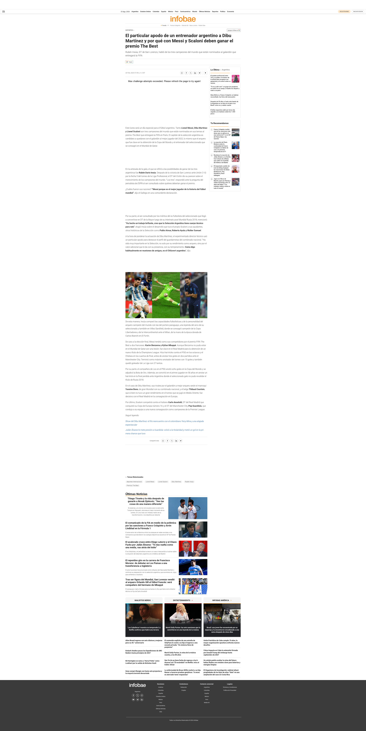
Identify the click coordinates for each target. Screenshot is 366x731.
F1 (168, 25)
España (163, 11)
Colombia (156, 11)
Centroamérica (185, 11)
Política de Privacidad (229, 690)
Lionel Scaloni (163, 482)
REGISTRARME (344, 11)
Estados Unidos (145, 11)
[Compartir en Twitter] (191, 73)
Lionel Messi (150, 482)
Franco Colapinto (175, 25)
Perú (176, 11)
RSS (161, 712)
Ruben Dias (202, 25)
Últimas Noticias (204, 11)
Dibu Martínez (176, 482)
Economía (230, 11)
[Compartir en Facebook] (186, 73)
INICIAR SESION (358, 11)
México (170, 11)
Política (222, 11)
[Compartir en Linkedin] (195, 73)
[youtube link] (133, 699)
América (160, 687)
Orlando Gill (185, 25)
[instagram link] (141, 695)
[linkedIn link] (141, 699)
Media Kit (207, 702)
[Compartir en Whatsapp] (182, 73)
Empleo (184, 690)
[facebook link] (133, 695)
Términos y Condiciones (230, 687)
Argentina (135, 11)
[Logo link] (183, 19)
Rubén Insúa (189, 482)
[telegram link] (137, 699)
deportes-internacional (134, 482)
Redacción (184, 687)
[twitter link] (137, 695)
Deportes (215, 11)
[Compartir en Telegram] (199, 73)
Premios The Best (133, 485)
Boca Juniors (193, 25)
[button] (3, 11)
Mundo (194, 11)
